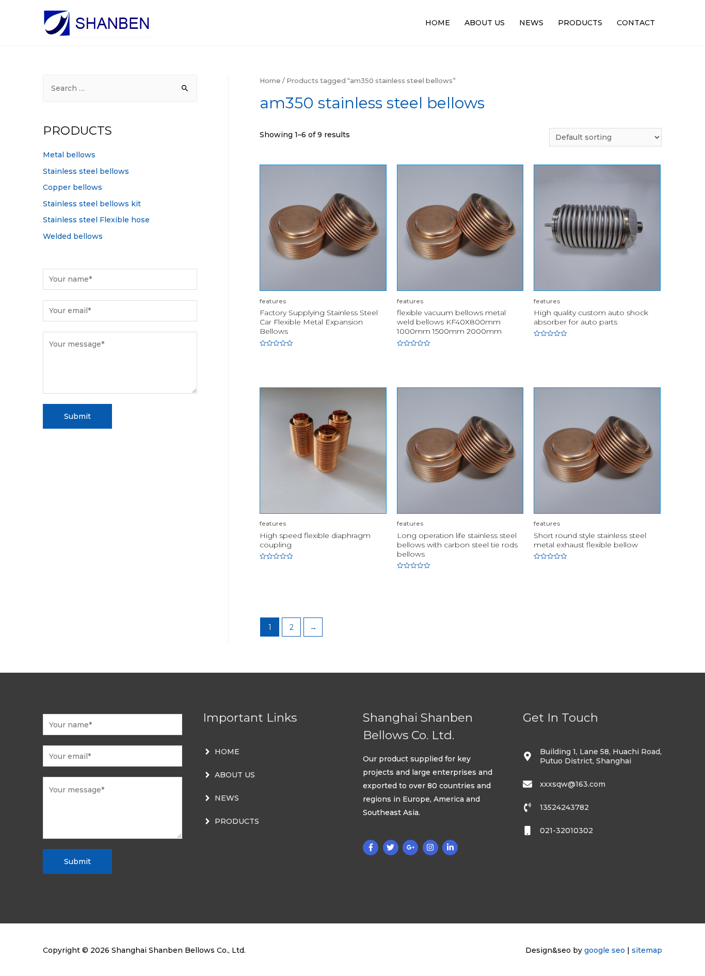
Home (270, 81)
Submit (77, 416)
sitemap (647, 950)
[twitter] (392, 847)
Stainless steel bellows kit (92, 203)
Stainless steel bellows (86, 171)
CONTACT (636, 22)
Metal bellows (69, 154)
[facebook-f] (372, 847)
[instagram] (432, 847)
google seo (604, 950)
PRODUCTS (580, 22)
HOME (437, 22)
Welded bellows (73, 236)
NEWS (531, 22)
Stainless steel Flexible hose (96, 219)
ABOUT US (484, 22)
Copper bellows (72, 187)
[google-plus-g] (412, 847)
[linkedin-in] (451, 847)
